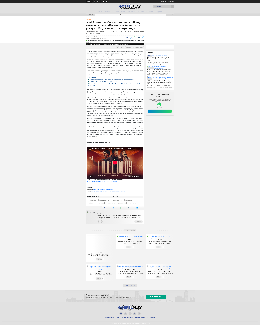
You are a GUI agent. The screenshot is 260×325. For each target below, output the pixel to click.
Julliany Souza (111, 203)
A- (117, 47)
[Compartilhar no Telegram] (139, 37)
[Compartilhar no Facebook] (127, 37)
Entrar (90, 1)
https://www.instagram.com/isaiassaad (103, 189)
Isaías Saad (92, 203)
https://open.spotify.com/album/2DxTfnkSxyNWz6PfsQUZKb (102, 181)
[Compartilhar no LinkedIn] (142, 37)
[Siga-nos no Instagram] (125, 313)
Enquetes (159, 12)
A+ (122, 47)
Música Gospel (92, 200)
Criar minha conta (156, 296)
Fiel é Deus (101, 203)
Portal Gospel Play (117, 200)
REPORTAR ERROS (138, 47)
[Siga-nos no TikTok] (139, 313)
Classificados (143, 12)
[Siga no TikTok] (107, 1)
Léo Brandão (122, 203)
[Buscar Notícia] (172, 6)
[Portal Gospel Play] (130, 6)
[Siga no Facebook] (95, 1)
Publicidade (129, 200)
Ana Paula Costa (134, 203)
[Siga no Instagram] (98, 1)
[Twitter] (105, 221)
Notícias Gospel (104, 200)
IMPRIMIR (128, 47)
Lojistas (152, 12)
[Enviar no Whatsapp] (135, 37)
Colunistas (116, 12)
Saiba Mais (138, 221)
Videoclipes (133, 12)
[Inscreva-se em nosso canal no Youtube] (134, 313)
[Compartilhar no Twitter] (131, 37)
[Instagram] (98, 221)
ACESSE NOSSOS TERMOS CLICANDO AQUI (87, 322)
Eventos (124, 12)
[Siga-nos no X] (130, 313)
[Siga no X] (101, 1)
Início (100, 12)
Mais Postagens (130, 285)
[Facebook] (102, 221)
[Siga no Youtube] (104, 1)
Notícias (107, 12)
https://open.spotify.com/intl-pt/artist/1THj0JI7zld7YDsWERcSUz (108, 191)
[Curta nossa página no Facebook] (120, 313)
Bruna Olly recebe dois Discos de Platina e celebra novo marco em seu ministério (142, 15)
